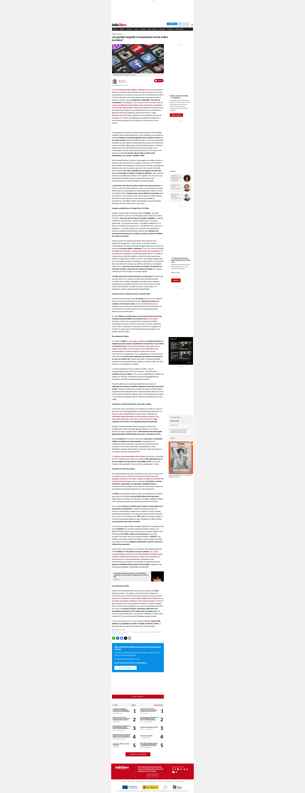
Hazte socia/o (152, 775)
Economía (129, 29)
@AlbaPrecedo (123, 82)
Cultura (136, 29)
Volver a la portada (137, 754)
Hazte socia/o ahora (125, 668)
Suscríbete (172, 23)
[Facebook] (175, 769)
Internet (125, 632)
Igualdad (143, 29)
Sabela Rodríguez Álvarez (119, 739)
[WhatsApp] (173, 769)
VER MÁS (189, 362)
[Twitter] (181, 769)
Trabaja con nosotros (140, 781)
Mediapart (162, 29)
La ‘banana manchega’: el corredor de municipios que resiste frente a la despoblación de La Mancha (121, 710)
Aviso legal (160, 781)
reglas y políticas (138, 341)
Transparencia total (183, 26)
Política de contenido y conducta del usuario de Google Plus (137, 251)
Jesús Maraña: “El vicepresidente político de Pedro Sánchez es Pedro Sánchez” (174, 355)
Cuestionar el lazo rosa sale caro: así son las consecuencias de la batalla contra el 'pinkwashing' (122, 736)
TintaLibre (170, 29)
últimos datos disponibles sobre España (130, 456)
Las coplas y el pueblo (146, 736)
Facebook (120, 634)
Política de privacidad (168, 781)
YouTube (114, 634)
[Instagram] (187, 769)
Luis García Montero (145, 737)
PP (129, 632)
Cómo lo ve (173, 339)
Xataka (121, 554)
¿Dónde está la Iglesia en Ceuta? (149, 727)
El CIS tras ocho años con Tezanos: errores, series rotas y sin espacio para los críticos (121, 719)
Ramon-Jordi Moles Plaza (146, 729)
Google (129, 431)
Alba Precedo (121, 81)
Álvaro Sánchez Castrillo (119, 730)
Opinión (122, 29)
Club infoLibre (179, 29)
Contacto (124, 781)
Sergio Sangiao (116, 721)
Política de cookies (179, 781)
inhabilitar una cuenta (149, 319)
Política (115, 29)
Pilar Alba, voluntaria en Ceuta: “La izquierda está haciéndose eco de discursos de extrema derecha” (149, 744)
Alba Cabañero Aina (118, 713)
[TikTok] (177, 772)
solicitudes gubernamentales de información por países (133, 416)
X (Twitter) (135, 632)
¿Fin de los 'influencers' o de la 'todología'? (121, 744)
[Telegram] (184, 769)
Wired (150, 374)
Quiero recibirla (176, 115)
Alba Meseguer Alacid (145, 747)
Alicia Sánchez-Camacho (155, 632)
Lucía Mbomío (116, 747)
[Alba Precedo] (114, 81)
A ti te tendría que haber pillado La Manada (128, 90)
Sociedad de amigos (151, 781)
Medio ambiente (152, 29)
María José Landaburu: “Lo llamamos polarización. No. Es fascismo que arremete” (174, 345)
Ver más (172, 438)
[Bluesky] (178, 769)
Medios (114, 632)
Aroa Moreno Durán (176, 198)
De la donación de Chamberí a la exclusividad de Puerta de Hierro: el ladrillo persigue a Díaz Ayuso (121, 727)
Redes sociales (143, 632)
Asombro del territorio (174, 195)
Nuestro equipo (130, 781)
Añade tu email (175, 272)
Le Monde (147, 621)
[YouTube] (173, 772)
